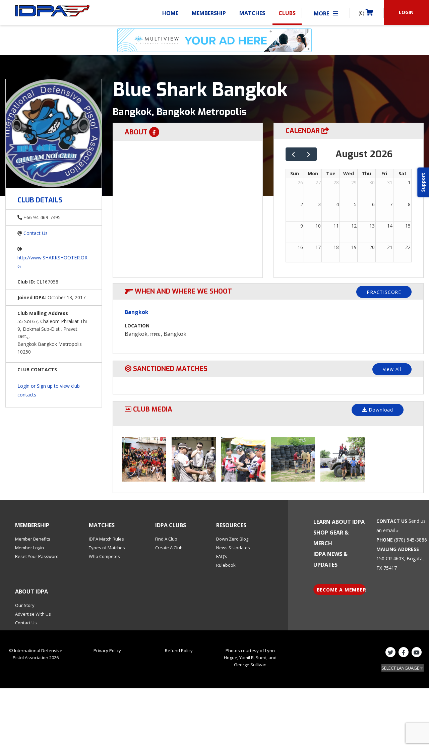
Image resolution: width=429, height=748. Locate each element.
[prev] (293, 154)
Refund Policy (179, 650)
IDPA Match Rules (106, 539)
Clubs (287, 13)
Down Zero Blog (232, 539)
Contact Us (35, 233)
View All (392, 369)
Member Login (29, 548)
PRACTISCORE (384, 292)
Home (170, 13)
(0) (362, 13)
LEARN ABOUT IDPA (339, 521)
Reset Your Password (37, 556)
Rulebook (226, 565)
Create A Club (169, 548)
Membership (209, 13)
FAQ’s (221, 556)
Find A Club (166, 539)
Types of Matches (107, 548)
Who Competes (104, 556)
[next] (309, 154)
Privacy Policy (107, 650)
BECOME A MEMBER (341, 589)
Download (380, 410)
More (322, 13)
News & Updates (233, 548)
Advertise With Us (33, 614)
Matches (252, 13)
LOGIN (406, 12)
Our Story (25, 605)
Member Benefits (32, 539)
